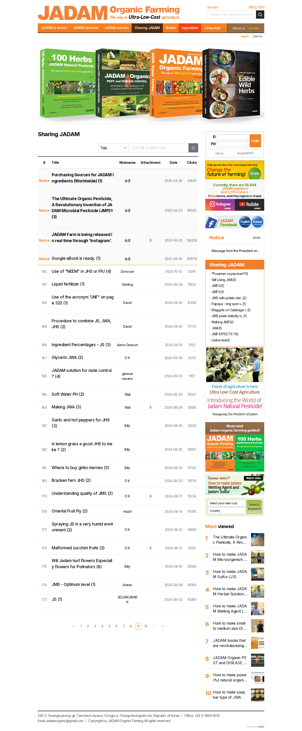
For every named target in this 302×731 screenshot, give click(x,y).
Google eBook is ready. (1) (76, 258)
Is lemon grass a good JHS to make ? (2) (82, 446)
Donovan (127, 271)
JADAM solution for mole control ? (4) (82, 373)
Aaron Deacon (127, 345)
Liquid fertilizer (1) (68, 284)
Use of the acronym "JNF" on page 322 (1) (83, 300)
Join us (257, 36)
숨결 (127, 181)
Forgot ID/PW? (245, 153)
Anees (127, 585)
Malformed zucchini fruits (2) (78, 548)
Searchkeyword (254, 507)
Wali (127, 394)
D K (127, 358)
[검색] (193, 147)
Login (255, 141)
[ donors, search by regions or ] (234, 196)
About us (239, 28)
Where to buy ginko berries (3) (80, 467)
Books (171, 27)
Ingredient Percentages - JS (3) (81, 344)
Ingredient (190, 27)
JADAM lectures (85, 27)
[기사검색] (260, 14)
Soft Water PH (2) (68, 394)
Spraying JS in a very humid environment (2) (82, 527)
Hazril (127, 511)
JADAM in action (54, 27)
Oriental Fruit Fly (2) (70, 511)
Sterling (127, 284)
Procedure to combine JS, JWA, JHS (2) (81, 324)
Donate (254, 28)
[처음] (73, 626)
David (127, 303)
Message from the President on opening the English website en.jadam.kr (236, 251)
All (145, 721)
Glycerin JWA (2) (67, 357)
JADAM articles (116, 27)
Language (212, 27)
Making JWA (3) (66, 407)
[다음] (154, 626)
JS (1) (57, 599)
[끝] (162, 626)
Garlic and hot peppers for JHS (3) (80, 423)
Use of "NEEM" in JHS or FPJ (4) (81, 271)
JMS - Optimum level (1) (74, 584)
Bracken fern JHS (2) (71, 480)
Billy (127, 426)
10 (145, 626)
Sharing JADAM (147, 27)
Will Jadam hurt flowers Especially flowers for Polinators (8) (82, 563)
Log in (245, 36)
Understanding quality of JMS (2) (82, 493)
